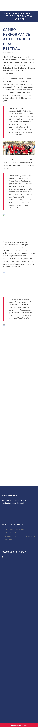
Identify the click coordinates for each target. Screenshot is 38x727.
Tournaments (10, 52)
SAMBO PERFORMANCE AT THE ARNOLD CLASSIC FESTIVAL (18, 538)
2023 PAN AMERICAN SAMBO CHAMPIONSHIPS (13, 530)
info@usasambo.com (19, 725)
